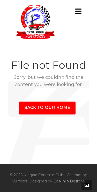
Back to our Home (47, 107)
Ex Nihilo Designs (69, 181)
